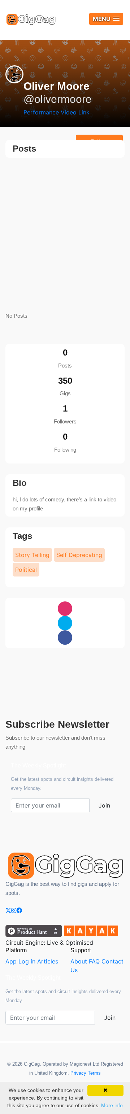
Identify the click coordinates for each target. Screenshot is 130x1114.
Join (104, 805)
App (11, 961)
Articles (47, 961)
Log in (26, 961)
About (78, 961)
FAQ (94, 961)
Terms (94, 1073)
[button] (106, 19)
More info (112, 1105)
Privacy (78, 1073)
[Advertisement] (65, 235)
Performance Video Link (56, 112)
